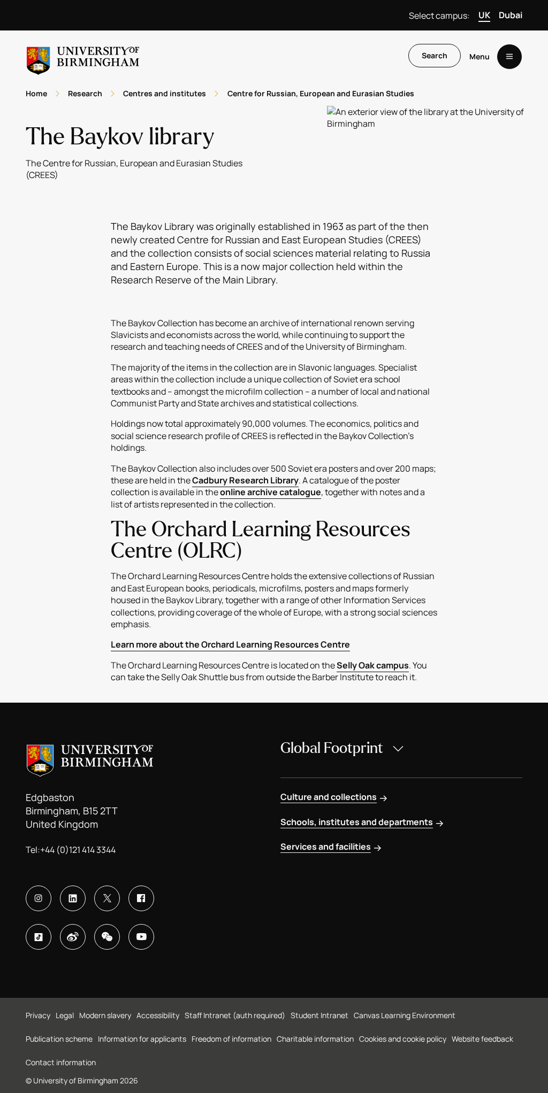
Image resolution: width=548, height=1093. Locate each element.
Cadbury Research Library (245, 480)
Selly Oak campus (373, 665)
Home (36, 93)
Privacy (38, 1015)
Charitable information (315, 1039)
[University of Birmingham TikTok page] (38, 937)
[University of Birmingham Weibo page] (73, 937)
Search (434, 55)
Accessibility (157, 1015)
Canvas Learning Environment (404, 1015)
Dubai (510, 15)
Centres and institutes (164, 93)
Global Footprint (331, 748)
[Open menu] (509, 57)
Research (85, 93)
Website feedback (482, 1039)
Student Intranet (319, 1015)
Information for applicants (142, 1039)
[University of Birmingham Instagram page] (38, 898)
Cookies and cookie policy (402, 1039)
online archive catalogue (270, 492)
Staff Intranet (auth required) (235, 1015)
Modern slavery (105, 1015)
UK (484, 15)
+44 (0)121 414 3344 (78, 850)
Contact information (61, 1062)
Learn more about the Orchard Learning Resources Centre (230, 644)
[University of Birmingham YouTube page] (141, 937)
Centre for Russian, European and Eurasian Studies (320, 93)
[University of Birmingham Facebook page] (141, 898)
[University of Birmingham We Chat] (107, 937)
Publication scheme (59, 1039)
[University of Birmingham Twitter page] (107, 898)
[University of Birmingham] (83, 56)
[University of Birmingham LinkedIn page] (73, 898)
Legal (65, 1015)
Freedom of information (231, 1039)
